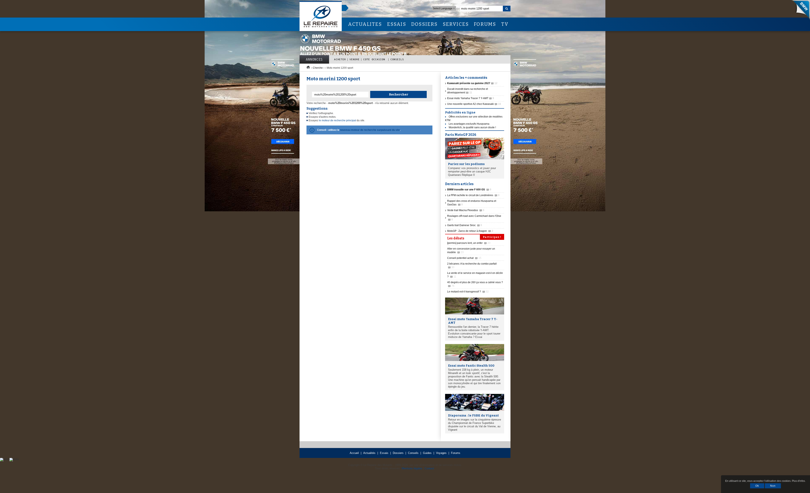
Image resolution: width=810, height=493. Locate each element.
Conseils (397, 59)
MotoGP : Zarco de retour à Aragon (470, 230)
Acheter (340, 59)
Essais (384, 453)
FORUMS (485, 24)
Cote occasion (375, 59)
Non (773, 485)
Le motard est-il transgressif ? (468, 291)
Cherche (318, 67)
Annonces (314, 59)
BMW (799, 10)
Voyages (441, 453)
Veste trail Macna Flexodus (465, 210)
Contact (429, 468)
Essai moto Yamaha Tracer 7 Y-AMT (470, 98)
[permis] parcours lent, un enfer (468, 243)
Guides (427, 453)
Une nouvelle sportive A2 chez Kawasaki (474, 103)
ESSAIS (396, 24)
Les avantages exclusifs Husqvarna (469, 123)
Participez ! (492, 237)
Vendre (355, 59)
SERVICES (456, 24)
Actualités (369, 453)
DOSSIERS (424, 24)
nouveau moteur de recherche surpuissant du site (370, 129)
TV (505, 24)
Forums (455, 453)
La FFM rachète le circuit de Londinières (473, 195)
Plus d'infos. (799, 480)
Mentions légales (412, 468)
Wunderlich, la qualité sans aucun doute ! (472, 127)
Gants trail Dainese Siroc (464, 225)
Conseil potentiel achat (464, 258)
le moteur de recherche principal (337, 120)
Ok (757, 485)
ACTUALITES (365, 24)
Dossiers (398, 453)
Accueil (354, 453)
